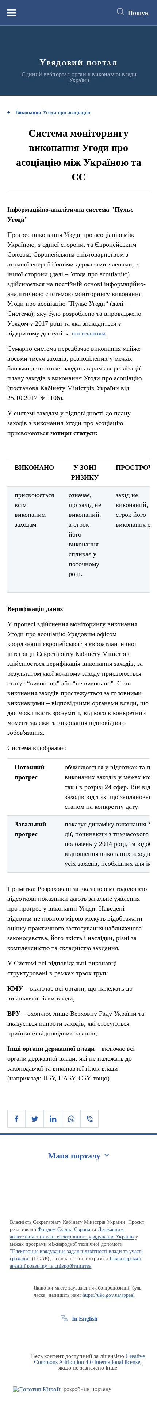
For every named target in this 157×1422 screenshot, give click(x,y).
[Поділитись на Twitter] (34, 1118)
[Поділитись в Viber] (89, 1118)
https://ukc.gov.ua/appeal (109, 1295)
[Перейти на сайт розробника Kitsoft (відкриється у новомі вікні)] (37, 1389)
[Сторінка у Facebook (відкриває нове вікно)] (64, 1335)
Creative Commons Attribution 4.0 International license (89, 1359)
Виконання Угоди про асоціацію (52, 112)
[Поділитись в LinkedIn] (53, 1118)
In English (84, 1318)
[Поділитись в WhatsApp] (71, 1118)
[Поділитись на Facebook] (16, 1118)
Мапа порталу (74, 1155)
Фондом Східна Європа (64, 1229)
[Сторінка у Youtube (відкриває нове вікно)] (91, 1335)
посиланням (89, 333)
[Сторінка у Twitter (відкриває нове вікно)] (78, 1335)
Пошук (138, 12)
